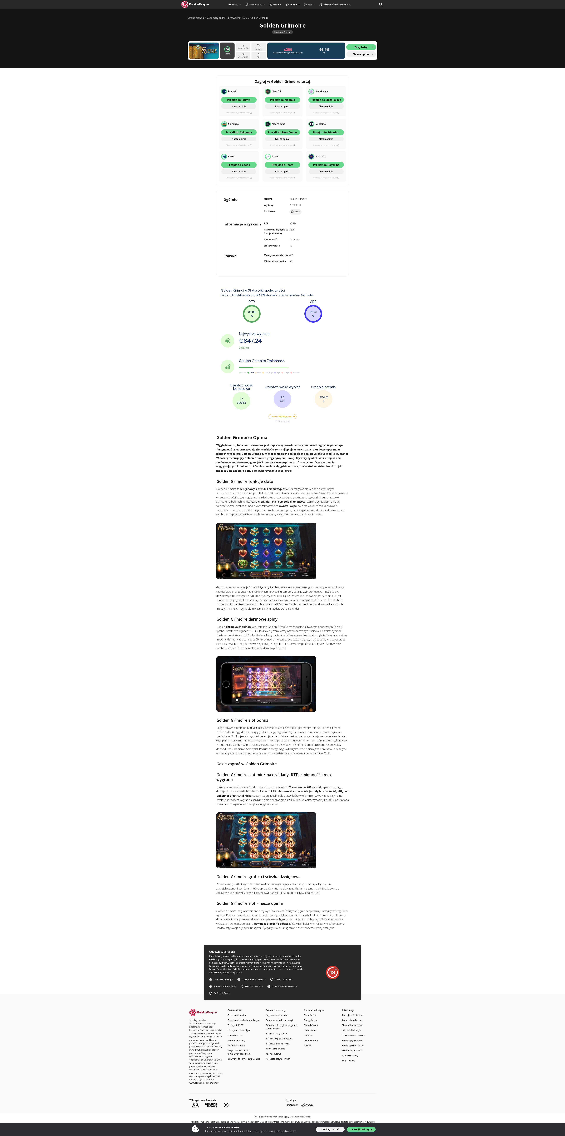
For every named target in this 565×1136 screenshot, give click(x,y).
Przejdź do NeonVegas (282, 132)
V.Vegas (307, 1045)
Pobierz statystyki (281, 416)
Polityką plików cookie (285, 1131)
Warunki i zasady (350, 1055)
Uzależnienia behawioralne (284, 986)
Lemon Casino (311, 1040)
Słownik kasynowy (236, 1040)
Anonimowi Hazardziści (225, 986)
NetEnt (287, 32)
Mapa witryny (348, 1060)
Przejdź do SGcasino (326, 132)
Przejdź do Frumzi (238, 100)
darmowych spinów (238, 627)
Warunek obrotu (235, 1035)
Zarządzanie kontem (237, 1015)
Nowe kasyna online (275, 1048)
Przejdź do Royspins (326, 165)
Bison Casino (310, 1015)
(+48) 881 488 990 (254, 986)
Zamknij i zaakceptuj (361, 1129)
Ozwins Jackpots (264, 923)
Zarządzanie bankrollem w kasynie (244, 1020)
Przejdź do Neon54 (282, 100)
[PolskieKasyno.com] (197, 4)
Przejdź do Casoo (238, 165)
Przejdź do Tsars (282, 165)
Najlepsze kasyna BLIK (277, 1033)
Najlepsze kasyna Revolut (278, 1058)
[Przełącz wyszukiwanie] (381, 4)
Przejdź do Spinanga (239, 132)
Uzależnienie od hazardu (253, 979)
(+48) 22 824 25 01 (284, 979)
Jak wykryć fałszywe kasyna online (244, 1058)
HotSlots (308, 1035)
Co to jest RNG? (235, 1025)
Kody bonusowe (273, 1053)
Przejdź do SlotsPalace (326, 100)
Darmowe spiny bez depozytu (280, 1020)
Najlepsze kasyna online (277, 1015)
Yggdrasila (283, 923)
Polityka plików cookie (352, 1045)
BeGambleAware (222, 993)
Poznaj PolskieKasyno (352, 1015)
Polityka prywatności (352, 1040)
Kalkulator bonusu (236, 1045)
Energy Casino (311, 1020)
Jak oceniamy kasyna (352, 1020)
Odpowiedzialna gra (223, 979)
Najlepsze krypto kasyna (277, 1043)
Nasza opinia (239, 106)
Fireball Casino (311, 1025)
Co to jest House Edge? (239, 1030)
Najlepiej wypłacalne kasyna (279, 1038)
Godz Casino (310, 1030)
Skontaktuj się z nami (352, 1050)
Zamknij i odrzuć (330, 1129)
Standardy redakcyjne (352, 1025)
